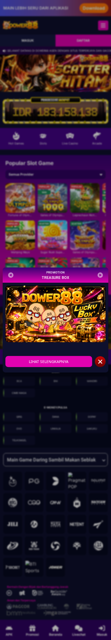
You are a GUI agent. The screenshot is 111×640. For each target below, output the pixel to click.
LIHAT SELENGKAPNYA (48, 361)
